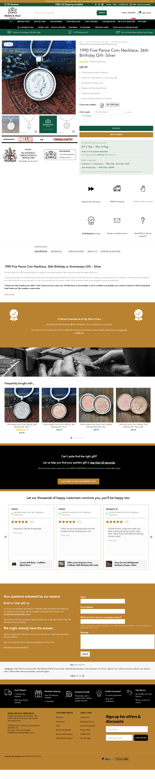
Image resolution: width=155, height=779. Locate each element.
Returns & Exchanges (64, 734)
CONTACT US (123, 5)
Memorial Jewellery (28, 671)
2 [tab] (62, 573)
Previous (5, 537)
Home (81, 42)
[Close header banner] (152, 1)
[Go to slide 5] (81, 437)
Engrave (116, 128)
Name (84, 597)
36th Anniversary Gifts (27, 669)
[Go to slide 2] (73, 437)
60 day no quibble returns (117, 233)
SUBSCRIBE (141, 738)
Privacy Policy (85, 730)
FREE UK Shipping (117, 202)
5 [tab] (73, 573)
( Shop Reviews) (97, 62)
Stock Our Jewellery (144, 5)
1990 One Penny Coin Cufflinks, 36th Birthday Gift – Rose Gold (133, 425)
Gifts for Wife (15, 671)
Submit (85, 654)
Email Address (87, 607)
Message (85, 632)
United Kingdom (42, 671)
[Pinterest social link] (102, 4)
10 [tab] (91, 573)
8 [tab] (84, 573)
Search (102, 13)
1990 (16, 669)
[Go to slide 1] (71, 437)
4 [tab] (69, 573)
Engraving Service (87, 721)
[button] (5, 125)
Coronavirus (84, 717)
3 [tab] (65, 573)
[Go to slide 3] (76, 437)
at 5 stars (91, 233)
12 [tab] (98, 573)
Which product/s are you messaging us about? (102, 617)
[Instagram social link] (99, 4)
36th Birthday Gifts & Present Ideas (97, 42)
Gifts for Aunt (112, 669)
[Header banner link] (77, 1)
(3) (27, 430)
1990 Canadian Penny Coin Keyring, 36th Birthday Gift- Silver (59, 425)
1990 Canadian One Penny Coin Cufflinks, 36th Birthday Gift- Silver (96, 425)
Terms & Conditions (87, 726)
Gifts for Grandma (126, 669)
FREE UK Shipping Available (52, 4)
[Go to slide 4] (78, 437)
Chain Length (84, 112)
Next (151, 537)
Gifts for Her (138, 669)
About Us (59, 717)
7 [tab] (80, 573)
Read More (9, 295)
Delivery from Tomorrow (91, 202)
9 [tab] (87, 573)
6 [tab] (76, 573)
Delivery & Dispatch (63, 730)
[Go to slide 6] (83, 437)
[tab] (41, 250)
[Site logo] (12, 13)
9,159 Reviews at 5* (39, 32)
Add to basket (116, 135)
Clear (129, 112)
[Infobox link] (18, 696)
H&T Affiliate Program (64, 738)
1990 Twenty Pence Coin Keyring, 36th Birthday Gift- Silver (22, 425)
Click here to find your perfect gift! (78, 481)
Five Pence (102, 669)
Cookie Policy (85, 734)
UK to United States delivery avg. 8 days (95, 32)
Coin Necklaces (91, 669)
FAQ (114, 5)
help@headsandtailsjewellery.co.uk (17, 614)
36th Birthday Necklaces (119, 42)
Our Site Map (85, 738)
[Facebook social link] (95, 4)
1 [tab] (58, 573)
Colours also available (87, 104)
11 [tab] (95, 573)
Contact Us (60, 721)
